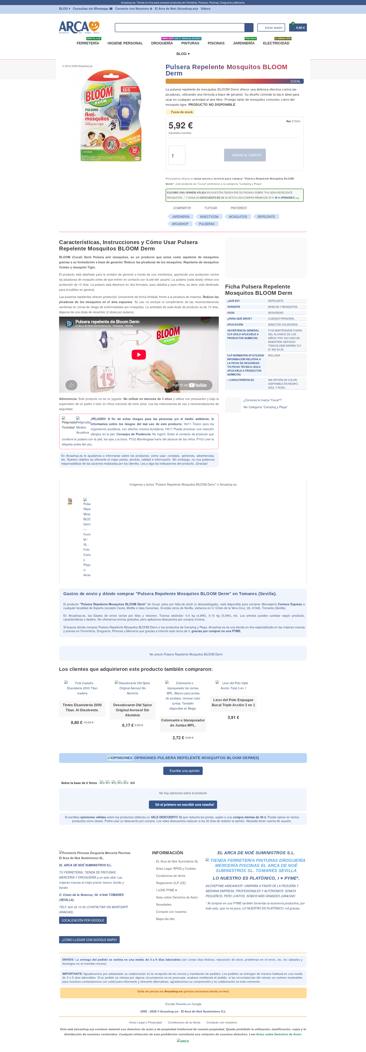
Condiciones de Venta (170, 875)
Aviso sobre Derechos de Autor (177, 897)
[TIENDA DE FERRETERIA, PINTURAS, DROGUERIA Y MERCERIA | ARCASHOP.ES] (85, 27)
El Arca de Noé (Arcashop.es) (176, 8)
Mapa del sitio (165, 919)
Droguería (162, 41)
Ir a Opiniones (284, 197)
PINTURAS (189, 41)
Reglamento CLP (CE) (171, 883)
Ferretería (89, 41)
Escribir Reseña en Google (183, 1004)
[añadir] (190, 150)
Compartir (181, 208)
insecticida (209, 216)
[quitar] (190, 160)
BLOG (64, 8)
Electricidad (277, 41)
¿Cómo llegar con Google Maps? (89, 940)
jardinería (180, 216)
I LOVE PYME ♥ (166, 890)
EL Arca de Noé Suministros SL (177, 861)
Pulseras (206, 224)
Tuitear (210, 208)
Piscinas (216, 43)
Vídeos (206, 8)
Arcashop (180, 224)
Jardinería (244, 41)
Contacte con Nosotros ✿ (133, 8)
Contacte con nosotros (171, 911)
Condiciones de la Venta (184, 1022)
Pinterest (238, 208)
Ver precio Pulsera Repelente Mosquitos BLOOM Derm (185, 654)
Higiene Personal (125, 43)
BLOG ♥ (183, 54)
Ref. (288, 121)
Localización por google (83, 920)
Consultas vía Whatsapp (93, 8)
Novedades (163, 904)
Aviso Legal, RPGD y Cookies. (176, 868)
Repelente (266, 216)
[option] (82, 709)
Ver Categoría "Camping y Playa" (265, 407)
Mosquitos (238, 216)
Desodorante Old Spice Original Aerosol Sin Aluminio (132, 710)
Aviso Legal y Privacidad (146, 1022)
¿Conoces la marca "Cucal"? (262, 400)
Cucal (155, 604)
